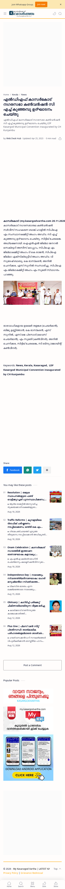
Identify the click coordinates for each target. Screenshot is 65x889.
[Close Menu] (61, 4)
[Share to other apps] (47, 470)
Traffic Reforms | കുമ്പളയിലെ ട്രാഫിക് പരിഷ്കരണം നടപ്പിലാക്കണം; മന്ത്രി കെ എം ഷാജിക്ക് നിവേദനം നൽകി (25, 523)
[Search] (60, 13)
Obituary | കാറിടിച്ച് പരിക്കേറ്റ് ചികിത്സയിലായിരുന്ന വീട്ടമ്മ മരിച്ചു (26, 604)
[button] (54, 13)
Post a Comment (33, 665)
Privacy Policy (10, 872)
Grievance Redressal (32, 872)
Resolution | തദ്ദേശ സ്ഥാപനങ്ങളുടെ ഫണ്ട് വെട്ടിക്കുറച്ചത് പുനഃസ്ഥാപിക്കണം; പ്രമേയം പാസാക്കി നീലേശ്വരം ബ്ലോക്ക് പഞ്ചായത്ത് (26, 496)
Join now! (41, 4)
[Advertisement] (32, 54)
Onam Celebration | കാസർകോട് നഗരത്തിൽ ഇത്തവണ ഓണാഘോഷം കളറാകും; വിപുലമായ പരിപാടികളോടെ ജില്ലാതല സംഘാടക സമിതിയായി (27, 551)
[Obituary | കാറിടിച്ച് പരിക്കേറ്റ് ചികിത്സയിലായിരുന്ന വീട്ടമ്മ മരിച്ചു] (56, 606)
